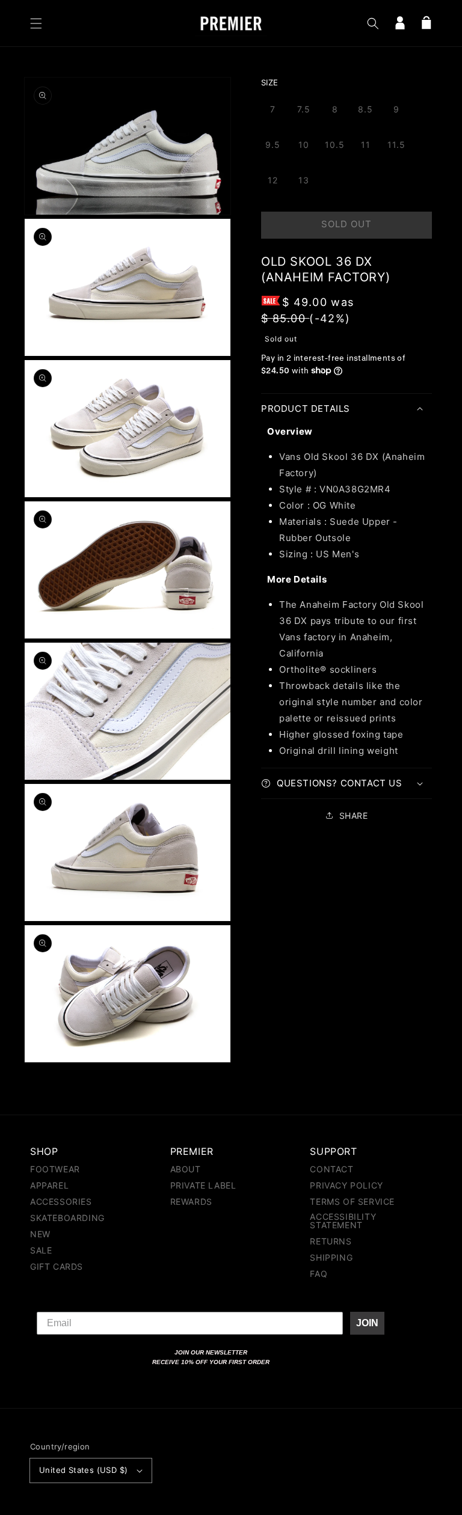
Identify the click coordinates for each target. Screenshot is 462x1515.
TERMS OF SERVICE (352, 1201)
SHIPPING (331, 1257)
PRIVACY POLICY (346, 1185)
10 (303, 144)
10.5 (335, 144)
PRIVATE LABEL (203, 1185)
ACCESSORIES (61, 1201)
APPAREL (49, 1185)
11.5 (396, 144)
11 (366, 144)
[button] (36, 23)
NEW (40, 1234)
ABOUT (185, 1169)
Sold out (346, 224)
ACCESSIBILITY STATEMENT (343, 1220)
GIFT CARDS (56, 1266)
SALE (41, 1250)
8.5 (365, 109)
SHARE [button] (353, 815)
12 (273, 180)
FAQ (318, 1274)
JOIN (367, 1323)
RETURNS (330, 1241)
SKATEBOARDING (67, 1218)
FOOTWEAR (55, 1169)
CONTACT (331, 1169)
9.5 (272, 144)
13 (303, 180)
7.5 (303, 109)
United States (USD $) (83, 1470)
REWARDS (191, 1201)
